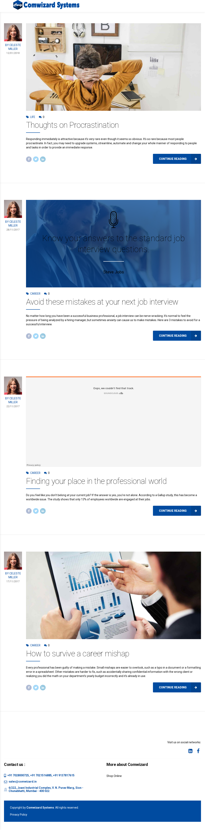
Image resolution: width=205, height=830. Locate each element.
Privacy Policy (18, 814)
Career (35, 293)
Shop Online (114, 776)
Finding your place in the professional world (96, 481)
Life (32, 117)
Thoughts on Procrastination (72, 125)
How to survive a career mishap (77, 653)
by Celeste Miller (13, 47)
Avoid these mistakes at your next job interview (102, 302)
